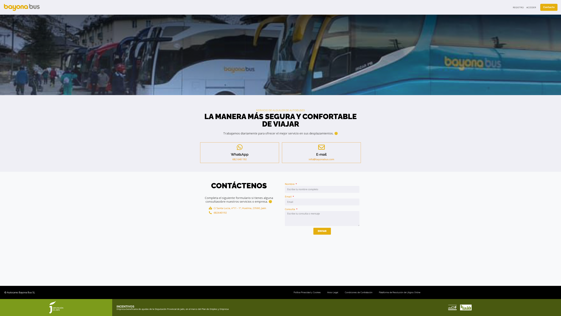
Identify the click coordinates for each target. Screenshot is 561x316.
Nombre (290, 184)
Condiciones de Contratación (358, 292)
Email (288, 196)
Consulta (290, 209)
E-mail (321, 154)
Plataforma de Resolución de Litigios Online (399, 292)
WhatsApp (239, 154)
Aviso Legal (332, 292)
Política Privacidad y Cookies (307, 292)
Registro (518, 7)
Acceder (531, 7)
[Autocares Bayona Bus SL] (22, 7)
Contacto (549, 7)
